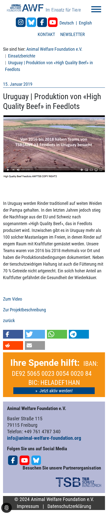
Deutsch (67, 22)
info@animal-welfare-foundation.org (44, 438)
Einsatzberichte (21, 55)
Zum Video (12, 299)
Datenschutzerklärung (69, 506)
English (85, 22)
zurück (9, 320)
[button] (13, 334)
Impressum (28, 506)
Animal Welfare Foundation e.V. (54, 49)
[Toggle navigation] (96, 10)
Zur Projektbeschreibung (24, 309)
